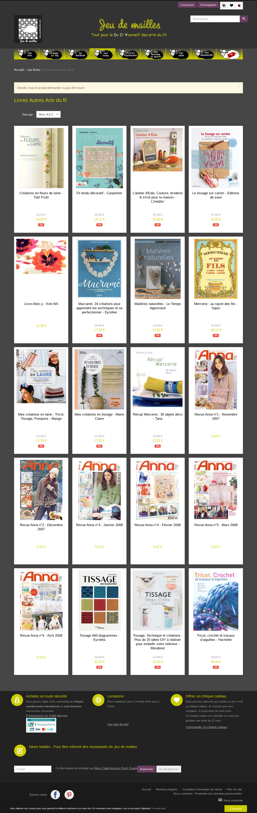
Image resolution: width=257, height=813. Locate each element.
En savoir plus (158, 808)
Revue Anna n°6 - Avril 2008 (41, 635)
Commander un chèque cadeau (206, 727)
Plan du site (234, 789)
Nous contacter (183, 793)
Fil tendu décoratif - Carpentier (99, 193)
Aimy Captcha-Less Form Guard (115, 768)
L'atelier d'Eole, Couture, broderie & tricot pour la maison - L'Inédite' (158, 197)
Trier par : (28, 114)
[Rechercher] (244, 18)
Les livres (33, 69)
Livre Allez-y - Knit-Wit (41, 304)
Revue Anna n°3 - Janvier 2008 (99, 525)
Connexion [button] (187, 4)
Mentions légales (166, 789)
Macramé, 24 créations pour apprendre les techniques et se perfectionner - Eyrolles (99, 308)
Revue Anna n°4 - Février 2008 (158, 525)
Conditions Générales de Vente (202, 789)
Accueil (19, 69)
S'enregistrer (208, 4)
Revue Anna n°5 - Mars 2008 (216, 525)
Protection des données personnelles (218, 793)
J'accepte (236, 808)
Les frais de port (117, 724)
